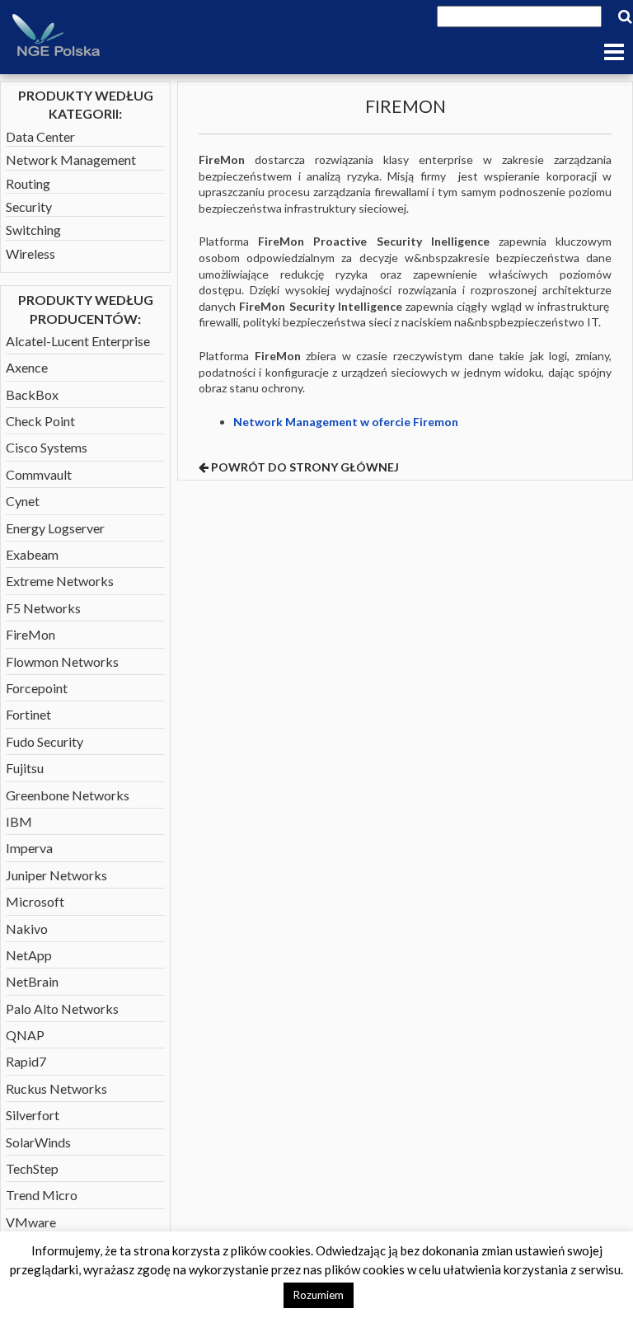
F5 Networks (43, 608)
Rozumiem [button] (318, 1295)
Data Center (40, 136)
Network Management (71, 159)
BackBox (32, 394)
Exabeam (32, 554)
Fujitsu (25, 768)
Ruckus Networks (56, 1088)
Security (29, 206)
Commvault (39, 474)
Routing (28, 183)
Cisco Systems (46, 447)
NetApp (29, 955)
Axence (27, 367)
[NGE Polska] (56, 36)
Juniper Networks (56, 875)
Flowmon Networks (62, 661)
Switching (33, 229)
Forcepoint (37, 688)
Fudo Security (44, 741)
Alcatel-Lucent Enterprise (78, 341)
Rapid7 (26, 1061)
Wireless (30, 253)
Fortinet (28, 714)
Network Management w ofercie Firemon (345, 422)
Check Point (40, 421)
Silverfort (32, 1115)
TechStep (32, 1168)
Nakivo (27, 928)
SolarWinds (38, 1142)
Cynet (23, 501)
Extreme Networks (60, 581)
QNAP (25, 1035)
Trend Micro (41, 1195)
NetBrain (32, 981)
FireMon (30, 634)
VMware (31, 1222)
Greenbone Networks (67, 795)
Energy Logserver (55, 528)
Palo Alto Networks (62, 1008)
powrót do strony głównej (304, 467)
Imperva (29, 848)
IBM (19, 821)
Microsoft (35, 901)
